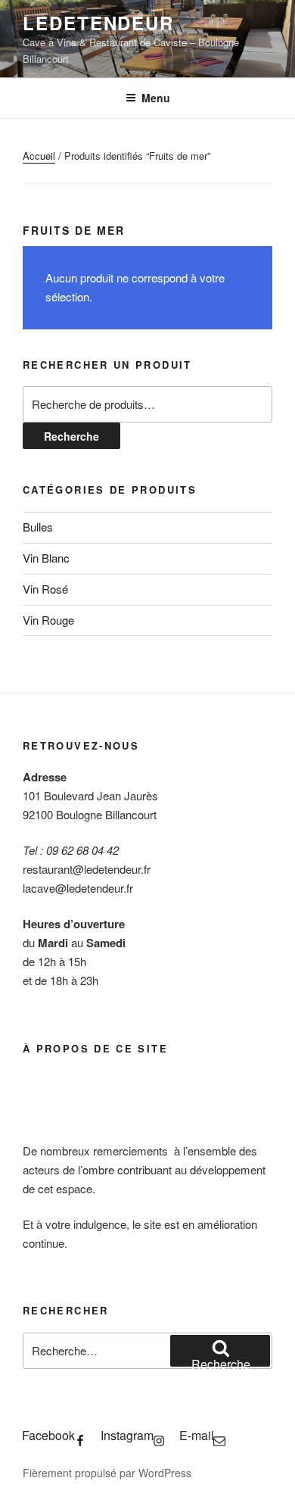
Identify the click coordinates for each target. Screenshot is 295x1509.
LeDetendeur (98, 23)
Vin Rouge (48, 620)
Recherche (71, 436)
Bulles (38, 527)
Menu (155, 97)
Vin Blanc (46, 558)
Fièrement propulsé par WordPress (107, 1472)
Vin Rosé (45, 589)
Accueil (39, 155)
